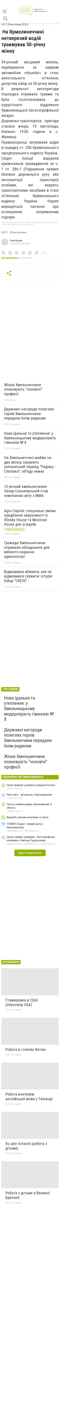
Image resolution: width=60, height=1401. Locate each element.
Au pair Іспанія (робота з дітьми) (26, 1146)
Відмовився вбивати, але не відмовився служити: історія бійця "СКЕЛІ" (28, 576)
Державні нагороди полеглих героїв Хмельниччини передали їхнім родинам (29, 413)
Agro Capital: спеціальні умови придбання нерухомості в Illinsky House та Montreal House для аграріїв (30, 517)
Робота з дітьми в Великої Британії (27, 1195)
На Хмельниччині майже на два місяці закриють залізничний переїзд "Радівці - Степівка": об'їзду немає (30, 464)
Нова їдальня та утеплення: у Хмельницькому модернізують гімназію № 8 (30, 438)
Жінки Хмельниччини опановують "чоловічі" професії (23, 389)
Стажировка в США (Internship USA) (21, 1002)
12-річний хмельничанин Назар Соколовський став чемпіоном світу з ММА (26, 491)
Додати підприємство (30, 852)
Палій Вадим (16, 240)
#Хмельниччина (18, 232)
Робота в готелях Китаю (25, 1049)
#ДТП (4, 232)
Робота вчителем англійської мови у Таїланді (28, 1096)
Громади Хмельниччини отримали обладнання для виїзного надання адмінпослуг (27, 550)
